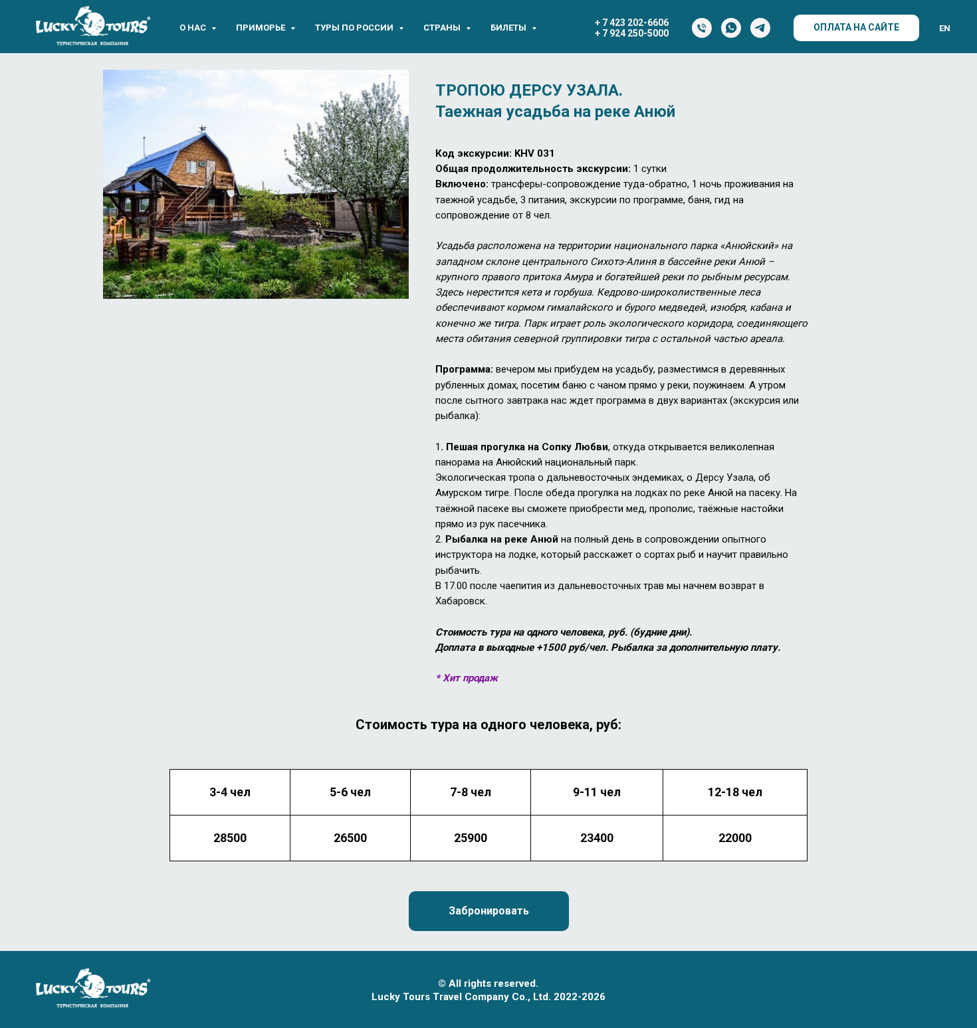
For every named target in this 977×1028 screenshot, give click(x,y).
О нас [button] (193, 28)
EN (944, 28)
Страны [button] (443, 28)
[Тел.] (702, 28)
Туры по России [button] (355, 28)
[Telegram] (760, 28)
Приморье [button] (261, 28)
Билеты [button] (509, 28)
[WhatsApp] (731, 28)
